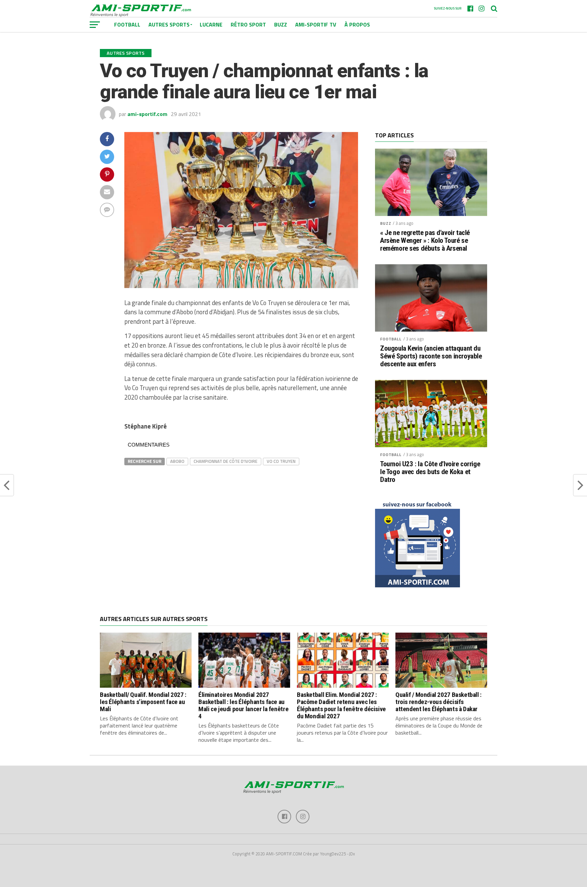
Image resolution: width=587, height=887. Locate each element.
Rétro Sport (248, 24)
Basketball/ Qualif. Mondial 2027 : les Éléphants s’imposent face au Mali (143, 702)
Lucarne (211, 24)
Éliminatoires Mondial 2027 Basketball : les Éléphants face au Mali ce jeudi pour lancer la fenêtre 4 (243, 705)
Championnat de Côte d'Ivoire (225, 461)
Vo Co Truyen (281, 461)
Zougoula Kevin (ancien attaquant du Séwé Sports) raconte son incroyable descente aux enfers (431, 356)
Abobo (177, 461)
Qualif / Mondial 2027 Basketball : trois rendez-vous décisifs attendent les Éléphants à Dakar (438, 702)
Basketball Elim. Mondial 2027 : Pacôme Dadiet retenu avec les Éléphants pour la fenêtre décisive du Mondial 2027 (341, 705)
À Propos (357, 24)
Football (391, 339)
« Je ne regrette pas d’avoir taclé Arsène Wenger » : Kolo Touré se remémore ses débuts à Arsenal (425, 240)
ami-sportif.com (147, 114)
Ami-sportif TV (315, 24)
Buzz (280, 24)
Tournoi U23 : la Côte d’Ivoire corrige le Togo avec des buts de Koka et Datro (430, 472)
